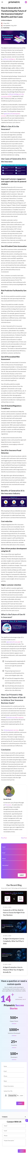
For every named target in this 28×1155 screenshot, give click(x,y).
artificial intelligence (9, 59)
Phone (4, 858)
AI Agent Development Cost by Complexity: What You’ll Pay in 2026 (13, 941)
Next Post (24, 838)
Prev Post (4, 838)
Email (3, 852)
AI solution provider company (15, 717)
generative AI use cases (13, 642)
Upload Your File (8, 1091)
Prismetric (8, 805)
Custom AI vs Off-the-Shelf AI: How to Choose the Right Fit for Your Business (14, 912)
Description (5, 865)
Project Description (9, 1086)
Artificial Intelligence (6, 20)
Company (4, 1116)
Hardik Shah (6, 27)
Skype (5, 1081)
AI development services (11, 730)
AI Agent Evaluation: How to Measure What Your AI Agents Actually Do (13, 969)
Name (4, 847)
